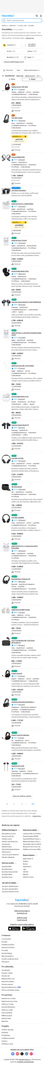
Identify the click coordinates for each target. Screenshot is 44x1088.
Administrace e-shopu (9, 998)
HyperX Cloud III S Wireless (20, 735)
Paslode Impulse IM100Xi (30, 836)
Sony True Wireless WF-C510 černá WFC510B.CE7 (23, 642)
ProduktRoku (6, 1035)
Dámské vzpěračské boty (10, 842)
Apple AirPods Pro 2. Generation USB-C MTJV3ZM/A (22, 558)
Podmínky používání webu (25, 1062)
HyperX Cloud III (16, 673)
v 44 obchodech (16, 415)
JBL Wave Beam (16, 487)
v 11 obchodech (16, 386)
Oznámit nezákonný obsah (10, 959)
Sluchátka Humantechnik (10, 872)
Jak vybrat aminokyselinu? (10, 889)
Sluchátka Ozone (7, 877)
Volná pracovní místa (8, 947)
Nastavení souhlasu (8, 982)
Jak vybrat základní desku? (10, 886)
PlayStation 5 (27, 867)
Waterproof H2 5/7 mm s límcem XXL (32, 847)
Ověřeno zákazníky (8, 1030)
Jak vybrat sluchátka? (18, 190)
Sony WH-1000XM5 (17, 518)
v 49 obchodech (16, 477)
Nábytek (25, 875)
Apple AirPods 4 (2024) (19, 240)
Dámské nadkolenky (8, 857)
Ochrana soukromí (7, 984)
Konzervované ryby (8, 836)
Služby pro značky (7, 1010)
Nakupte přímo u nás (8, 979)
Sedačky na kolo (7, 839)
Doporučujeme (28, 855)
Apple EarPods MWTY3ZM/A (20, 610)
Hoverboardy (6, 844)
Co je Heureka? (6, 939)
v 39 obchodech (16, 261)
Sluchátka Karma (7, 869)
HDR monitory (6, 852)
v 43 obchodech (16, 323)
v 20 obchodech (16, 105)
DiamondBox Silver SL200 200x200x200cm (32, 844)
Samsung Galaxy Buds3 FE (20, 425)
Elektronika (12, 26)
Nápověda (5, 1021)
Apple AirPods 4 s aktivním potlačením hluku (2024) (26, 334)
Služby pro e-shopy (8, 1004)
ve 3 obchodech (16, 178)
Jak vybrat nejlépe (9, 883)
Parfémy (25, 861)
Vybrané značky (8, 863)
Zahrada (25, 872)
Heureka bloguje (7, 953)
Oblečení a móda (28, 877)
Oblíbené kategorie (9, 830)
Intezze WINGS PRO (18, 157)
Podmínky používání (8, 945)
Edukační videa (6, 1018)
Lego (24, 869)
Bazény (25, 864)
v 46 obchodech (16, 787)
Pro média (5, 950)
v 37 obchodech (16, 446)
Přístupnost (5, 962)
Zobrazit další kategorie (12, 62)
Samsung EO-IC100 (17, 766)
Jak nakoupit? (6, 970)
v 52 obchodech (16, 292)
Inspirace (4, 1041)
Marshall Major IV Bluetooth (20, 579)
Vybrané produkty (30, 830)
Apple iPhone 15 (28, 859)
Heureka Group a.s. (25, 1060)
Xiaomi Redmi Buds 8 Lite (20, 397)
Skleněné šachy (7, 847)
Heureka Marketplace (8, 1007)
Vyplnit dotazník (22, 920)
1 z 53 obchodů (16, 144)
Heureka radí (6, 976)
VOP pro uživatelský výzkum (10, 990)
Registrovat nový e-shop (9, 1001)
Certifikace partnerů (8, 1038)
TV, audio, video (22, 26)
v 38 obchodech (16, 663)
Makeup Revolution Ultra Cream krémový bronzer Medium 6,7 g (32, 842)
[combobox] (22, 20)
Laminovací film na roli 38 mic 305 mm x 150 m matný (32, 834)
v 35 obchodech (16, 507)
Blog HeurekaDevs (8, 956)
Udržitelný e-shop (7, 1044)
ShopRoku (5, 1033)
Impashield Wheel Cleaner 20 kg (32, 839)
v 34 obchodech (16, 756)
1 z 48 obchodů (16, 230)
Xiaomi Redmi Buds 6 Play (20, 271)
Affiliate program (7, 1016)
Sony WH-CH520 (16, 118)
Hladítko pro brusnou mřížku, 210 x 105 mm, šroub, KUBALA (32, 849)
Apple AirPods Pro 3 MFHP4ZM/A (22, 204)
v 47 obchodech (16, 355)
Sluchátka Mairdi (7, 875)
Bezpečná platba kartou (9, 987)
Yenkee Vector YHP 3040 (19, 87)
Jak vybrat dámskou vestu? (10, 892)
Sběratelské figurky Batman (10, 849)
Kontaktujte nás (22, 913)
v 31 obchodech (16, 536)
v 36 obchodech (16, 692)
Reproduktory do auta (9, 834)
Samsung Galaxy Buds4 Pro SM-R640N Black (26, 302)
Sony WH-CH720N (17, 458)
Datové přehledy (7, 1013)
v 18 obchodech (16, 600)
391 (33, 804)
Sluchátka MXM (6, 867)
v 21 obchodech (16, 723)
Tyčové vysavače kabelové (10, 855)
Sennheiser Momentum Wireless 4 (22, 702)
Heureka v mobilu (7, 973)
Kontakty (4, 942)
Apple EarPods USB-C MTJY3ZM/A (22, 366)
